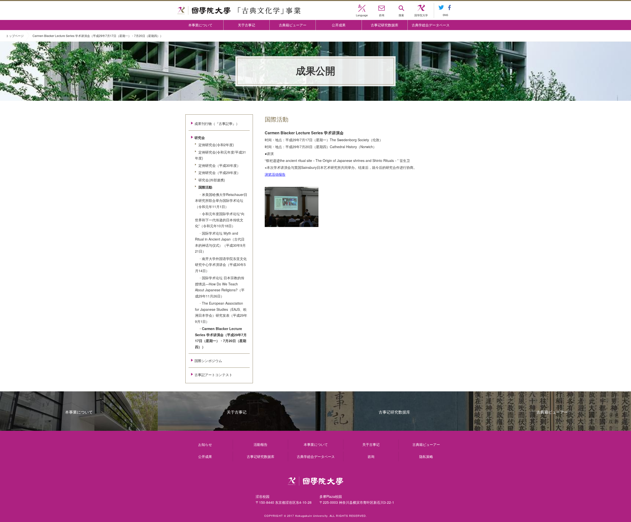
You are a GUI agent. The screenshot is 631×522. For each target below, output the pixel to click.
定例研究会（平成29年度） (219, 172)
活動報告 (260, 444)
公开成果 (339, 24)
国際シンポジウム (208, 360)
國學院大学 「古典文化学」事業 (238, 10)
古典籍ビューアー (292, 24)
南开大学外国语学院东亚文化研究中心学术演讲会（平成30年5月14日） (221, 264)
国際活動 (205, 187)
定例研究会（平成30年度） (219, 165)
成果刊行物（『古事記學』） (216, 123)
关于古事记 (246, 24)
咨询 (371, 456)
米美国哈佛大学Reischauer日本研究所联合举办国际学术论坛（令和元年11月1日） (221, 200)
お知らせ (205, 444)
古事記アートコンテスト (213, 374)
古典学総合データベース (431, 24)
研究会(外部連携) (211, 179)
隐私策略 (426, 456)
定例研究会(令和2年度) (216, 144)
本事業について (200, 24)
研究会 (199, 137)
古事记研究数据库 (384, 24)
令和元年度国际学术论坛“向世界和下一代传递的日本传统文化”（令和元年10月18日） (220, 219)
